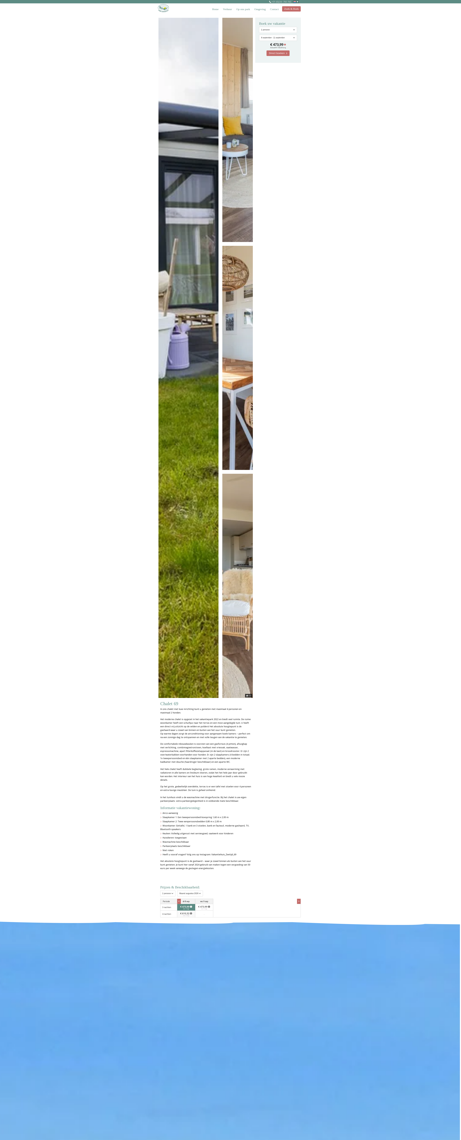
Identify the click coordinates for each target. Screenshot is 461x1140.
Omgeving (260, 9)
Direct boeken (277, 53)
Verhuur (227, 9)
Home (215, 9)
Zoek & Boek (291, 8)
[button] (296, 1)
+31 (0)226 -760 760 (281, 1)
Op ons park (243, 9)
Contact (274, 9)
